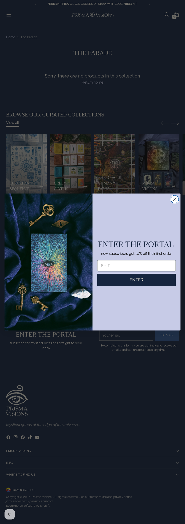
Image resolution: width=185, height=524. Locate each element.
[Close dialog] (175, 199)
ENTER (136, 279)
